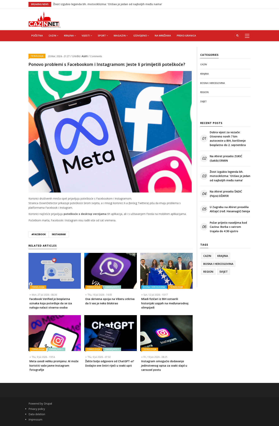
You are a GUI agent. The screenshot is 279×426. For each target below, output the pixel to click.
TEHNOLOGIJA (36, 56)
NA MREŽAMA (163, 35)
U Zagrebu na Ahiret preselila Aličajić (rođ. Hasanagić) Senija (230, 209)
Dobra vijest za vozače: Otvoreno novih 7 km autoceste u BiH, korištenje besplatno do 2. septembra (228, 138)
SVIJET (203, 101)
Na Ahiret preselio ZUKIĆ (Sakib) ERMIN (79, 4)
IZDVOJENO (140, 35)
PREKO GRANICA (186, 35)
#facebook (39, 234)
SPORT (102, 35)
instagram (59, 234)
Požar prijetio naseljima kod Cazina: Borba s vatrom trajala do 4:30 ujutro (228, 227)
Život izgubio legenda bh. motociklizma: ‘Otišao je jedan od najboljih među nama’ (230, 176)
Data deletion (36, 414)
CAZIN (53, 35)
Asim (85, 56)
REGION (204, 92)
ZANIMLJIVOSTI (112, 287)
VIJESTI (86, 35)
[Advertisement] (158, 17)
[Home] (44, 19)
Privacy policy (36, 409)
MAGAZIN (120, 35)
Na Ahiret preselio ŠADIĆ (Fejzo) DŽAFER (226, 193)
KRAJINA (69, 35)
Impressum (35, 419)
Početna (37, 35)
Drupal (48, 403)
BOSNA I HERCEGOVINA (154, 287)
